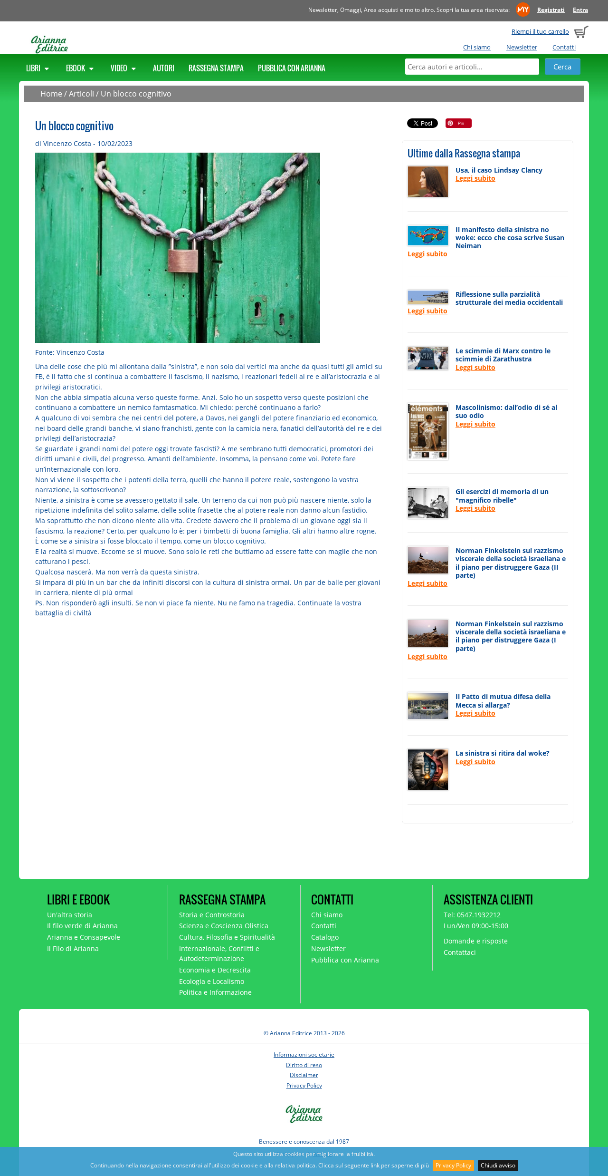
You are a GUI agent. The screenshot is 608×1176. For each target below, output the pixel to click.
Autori (163, 68)
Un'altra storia (69, 914)
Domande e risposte (476, 940)
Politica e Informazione (215, 992)
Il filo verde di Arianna (82, 925)
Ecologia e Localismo (211, 981)
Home (51, 93)
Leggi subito (475, 178)
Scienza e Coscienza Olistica (223, 925)
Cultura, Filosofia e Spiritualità (227, 937)
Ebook (76, 68)
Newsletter (521, 47)
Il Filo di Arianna (73, 948)
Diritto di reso (304, 1065)
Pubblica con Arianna (291, 68)
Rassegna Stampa (216, 68)
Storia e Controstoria (212, 914)
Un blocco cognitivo (136, 93)
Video (120, 68)
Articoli (81, 93)
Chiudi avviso (498, 1165)
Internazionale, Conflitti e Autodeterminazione (219, 953)
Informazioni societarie (304, 1054)
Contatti (564, 47)
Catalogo (325, 937)
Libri (34, 68)
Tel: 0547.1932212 (472, 914)
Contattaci (460, 952)
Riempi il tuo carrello (540, 31)
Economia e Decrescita (215, 969)
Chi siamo (477, 47)
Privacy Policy (453, 1165)
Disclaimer (304, 1075)
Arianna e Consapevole (83, 937)
